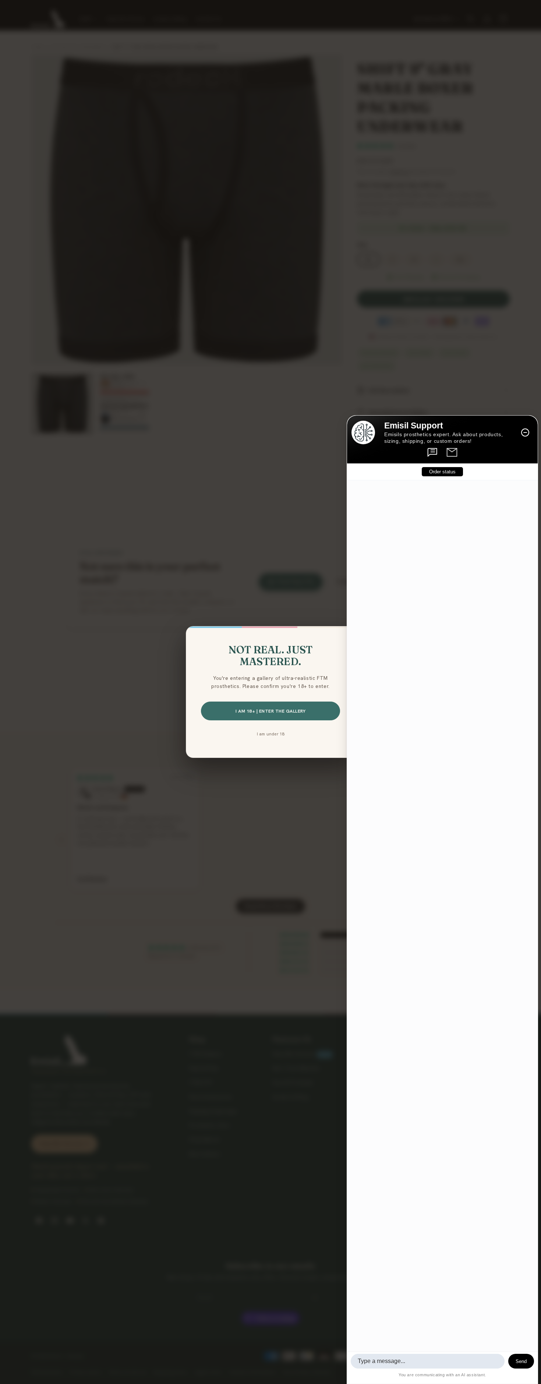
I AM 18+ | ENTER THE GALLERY (270, 711)
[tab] (433, 452)
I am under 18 (270, 734)
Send (521, 1361)
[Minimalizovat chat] (525, 432)
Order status (442, 472)
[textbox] (428, 1361)
